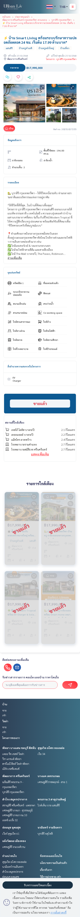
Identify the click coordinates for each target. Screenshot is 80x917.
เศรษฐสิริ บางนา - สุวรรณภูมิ (17, 810)
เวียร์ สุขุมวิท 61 (10, 833)
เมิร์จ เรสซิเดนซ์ (10, 768)
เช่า (4, 715)
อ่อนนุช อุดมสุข (11, 827)
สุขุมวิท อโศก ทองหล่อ (51, 748)
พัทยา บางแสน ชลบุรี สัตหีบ (19, 748)
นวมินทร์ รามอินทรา (50, 827)
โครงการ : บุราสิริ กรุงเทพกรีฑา (61, 59)
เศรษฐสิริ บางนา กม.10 (14, 815)
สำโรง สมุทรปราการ (14, 799)
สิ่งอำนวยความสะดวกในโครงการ (24, 366)
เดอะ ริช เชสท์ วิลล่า (13, 754)
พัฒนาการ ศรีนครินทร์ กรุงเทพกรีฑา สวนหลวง (24, 19)
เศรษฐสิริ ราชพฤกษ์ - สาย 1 (52, 782)
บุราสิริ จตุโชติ (45, 833)
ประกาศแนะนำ (22, 16)
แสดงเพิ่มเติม (40, 454)
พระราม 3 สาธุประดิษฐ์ (52, 799)
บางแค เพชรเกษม (49, 776)
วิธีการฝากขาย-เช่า (50, 876)
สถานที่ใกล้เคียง (14, 422)
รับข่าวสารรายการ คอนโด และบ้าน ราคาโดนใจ (30, 677)
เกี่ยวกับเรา (46, 869)
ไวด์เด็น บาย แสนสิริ (49, 805)
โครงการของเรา (11, 738)
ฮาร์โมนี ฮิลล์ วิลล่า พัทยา (15, 763)
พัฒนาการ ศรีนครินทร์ (16, 776)
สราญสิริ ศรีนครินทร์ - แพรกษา (18, 805)
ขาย (4, 710)
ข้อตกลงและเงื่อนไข (51, 856)
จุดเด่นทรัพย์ (14, 272)
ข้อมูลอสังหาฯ (14, 140)
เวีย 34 (41, 754)
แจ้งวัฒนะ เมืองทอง (14, 841)
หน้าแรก (6, 16)
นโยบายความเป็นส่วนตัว (53, 862)
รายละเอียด (13, 182)
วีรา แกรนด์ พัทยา (11, 759)
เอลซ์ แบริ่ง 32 (10, 820)
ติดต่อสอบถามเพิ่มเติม (15, 659)
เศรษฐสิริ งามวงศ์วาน (13, 846)
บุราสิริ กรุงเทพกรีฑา (61, 19)
